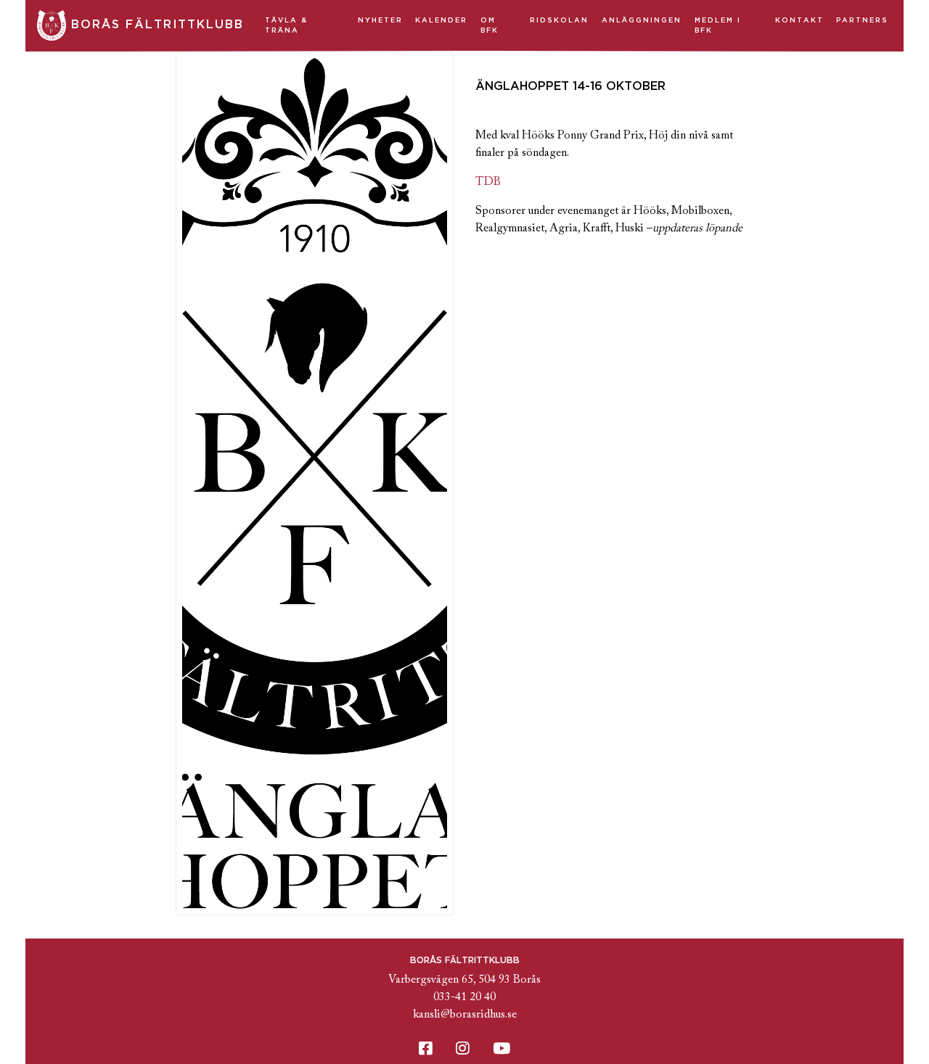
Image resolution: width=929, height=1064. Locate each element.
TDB (488, 182)
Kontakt (799, 20)
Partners (862, 20)
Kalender (441, 20)
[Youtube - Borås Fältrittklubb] (501, 1049)
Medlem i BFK (718, 25)
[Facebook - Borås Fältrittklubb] (425, 1049)
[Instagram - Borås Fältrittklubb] (462, 1049)
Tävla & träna (286, 25)
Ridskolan (559, 20)
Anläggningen (642, 20)
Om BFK (489, 25)
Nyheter (380, 20)
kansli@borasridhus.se (465, 1014)
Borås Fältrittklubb (155, 24)
